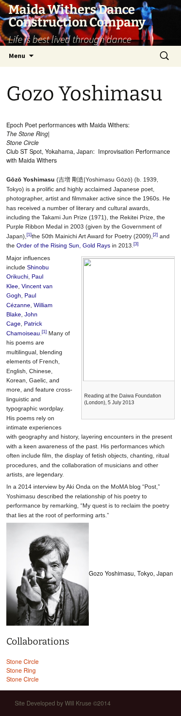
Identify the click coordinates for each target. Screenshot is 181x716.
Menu (17, 55)
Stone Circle (22, 661)
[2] (155, 234)
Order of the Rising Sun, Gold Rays (63, 245)
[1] (29, 234)
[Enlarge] (168, 394)
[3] (135, 243)
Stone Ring (21, 670)
